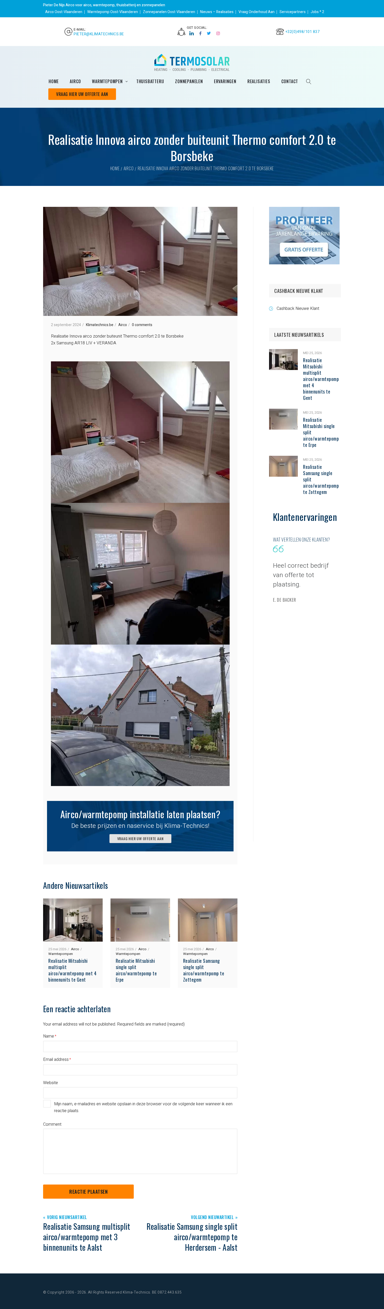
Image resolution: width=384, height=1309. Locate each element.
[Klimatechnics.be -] (192, 62)
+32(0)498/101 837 (303, 32)
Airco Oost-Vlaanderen (63, 12)
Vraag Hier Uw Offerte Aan (82, 94)
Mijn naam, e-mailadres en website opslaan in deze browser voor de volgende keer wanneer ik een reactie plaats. (143, 1107)
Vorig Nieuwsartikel (67, 1217)
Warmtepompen (60, 953)
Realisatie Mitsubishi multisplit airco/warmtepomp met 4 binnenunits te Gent (72, 970)
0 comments (142, 325)
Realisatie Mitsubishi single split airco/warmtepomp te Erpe (136, 970)
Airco (129, 168)
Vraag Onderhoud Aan (256, 12)
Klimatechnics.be (99, 325)
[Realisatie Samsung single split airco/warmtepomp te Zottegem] (283, 459)
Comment (52, 1124)
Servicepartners (293, 12)
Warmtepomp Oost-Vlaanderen (112, 12)
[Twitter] (209, 33)
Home (115, 168)
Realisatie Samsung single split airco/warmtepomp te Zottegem (203, 970)
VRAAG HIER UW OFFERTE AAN (140, 838)
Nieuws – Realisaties (217, 12)
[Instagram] (218, 33)
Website (50, 1083)
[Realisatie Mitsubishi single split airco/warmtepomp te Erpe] (283, 412)
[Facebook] (200, 33)
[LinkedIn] (191, 33)
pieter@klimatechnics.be (99, 34)
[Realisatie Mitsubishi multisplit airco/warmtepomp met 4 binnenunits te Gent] (283, 352)
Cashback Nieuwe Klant (298, 308)
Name (48, 1036)
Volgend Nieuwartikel (212, 1217)
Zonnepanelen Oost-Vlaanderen (169, 12)
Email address (56, 1059)
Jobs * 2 (317, 12)
